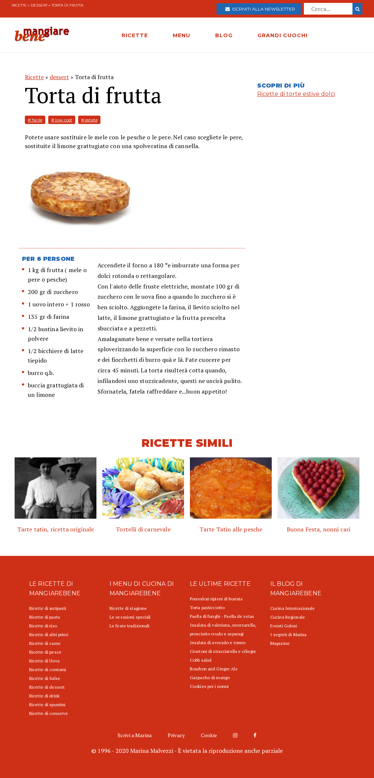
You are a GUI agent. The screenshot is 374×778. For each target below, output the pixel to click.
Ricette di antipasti (47, 608)
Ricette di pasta (44, 617)
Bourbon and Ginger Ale (214, 668)
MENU (181, 35)
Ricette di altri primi (48, 634)
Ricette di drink (44, 695)
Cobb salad (200, 660)
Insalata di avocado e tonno (217, 642)
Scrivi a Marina (135, 735)
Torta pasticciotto (207, 607)
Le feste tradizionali (130, 625)
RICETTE (135, 35)
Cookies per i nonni (209, 686)
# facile (35, 120)
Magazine (280, 643)
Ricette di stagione (128, 608)
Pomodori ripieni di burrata (216, 598)
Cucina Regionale (287, 617)
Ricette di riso (43, 625)
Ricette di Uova (44, 660)
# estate (89, 120)
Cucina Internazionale (292, 608)
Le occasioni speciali (130, 617)
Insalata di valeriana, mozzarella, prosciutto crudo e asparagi (223, 629)
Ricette (19, 5)
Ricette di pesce (45, 652)
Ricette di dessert (47, 687)
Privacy (176, 735)
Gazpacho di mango (210, 677)
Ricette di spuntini (47, 704)
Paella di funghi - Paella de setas (222, 616)
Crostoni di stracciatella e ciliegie (223, 651)
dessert (39, 5)
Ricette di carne (45, 643)
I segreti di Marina (288, 634)
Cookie (209, 735)
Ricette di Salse (44, 678)
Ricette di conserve (48, 713)
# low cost (61, 120)
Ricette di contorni (47, 669)
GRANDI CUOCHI (282, 35)
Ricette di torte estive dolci (296, 93)
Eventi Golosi (283, 625)
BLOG (224, 35)
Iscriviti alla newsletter (262, 9)
